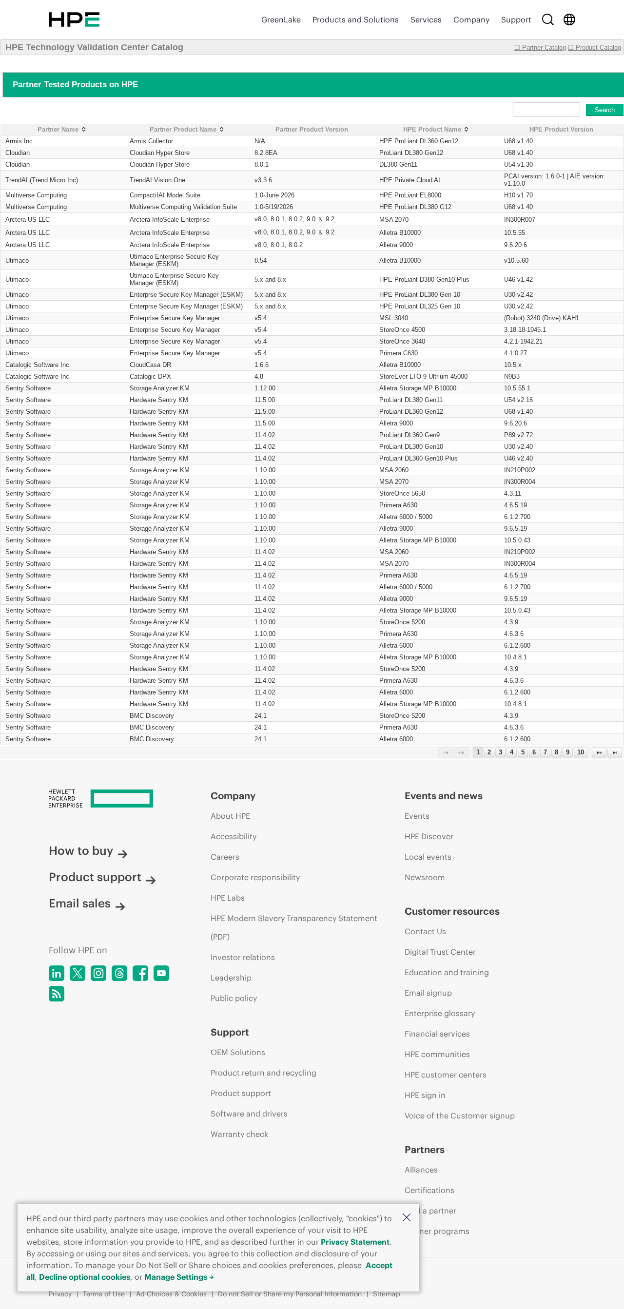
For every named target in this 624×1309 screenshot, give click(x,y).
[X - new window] (77, 973)
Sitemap (386, 1294)
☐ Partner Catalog (540, 47)
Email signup (428, 993)
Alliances (421, 1169)
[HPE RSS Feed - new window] (56, 993)
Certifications (429, 1190)
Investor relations (243, 957)
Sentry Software (28, 388)
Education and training (447, 972)
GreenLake (281, 19)
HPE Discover (429, 836)
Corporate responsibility (255, 877)
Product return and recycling (263, 1073)
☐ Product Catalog (594, 47)
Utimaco (17, 260)
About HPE (230, 816)
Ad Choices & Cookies (171, 1294)
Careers (225, 857)
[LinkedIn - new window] (56, 973)
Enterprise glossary (440, 1013)
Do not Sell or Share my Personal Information (290, 1294)
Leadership (231, 977)
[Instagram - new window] (98, 973)
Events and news (444, 795)
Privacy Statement (355, 1242)
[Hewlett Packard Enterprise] (74, 19)
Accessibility (233, 836)
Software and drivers (249, 1113)
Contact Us (425, 931)
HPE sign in (425, 1095)
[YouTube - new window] (161, 973)
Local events (428, 857)
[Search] (548, 19)
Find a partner (430, 1210)
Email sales (80, 903)
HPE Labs (228, 898)
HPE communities (437, 1054)
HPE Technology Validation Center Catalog (94, 47)
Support (516, 19)
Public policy (234, 998)
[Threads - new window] (119, 973)
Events (417, 816)
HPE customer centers (446, 1074)
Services (426, 19)
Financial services (437, 1034)
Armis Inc (19, 141)
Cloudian (17, 152)
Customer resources (452, 911)
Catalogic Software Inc (37, 364)
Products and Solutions (355, 19)
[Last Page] (614, 752)
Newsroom (425, 877)
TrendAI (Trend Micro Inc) (41, 180)
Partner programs (437, 1231)
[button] (406, 1218)
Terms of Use (104, 1294)
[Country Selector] (569, 19)
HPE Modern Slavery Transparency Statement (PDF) (294, 927)
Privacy (60, 1294)
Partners (425, 1149)
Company (471, 19)
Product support (95, 876)
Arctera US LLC (27, 219)
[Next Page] (599, 752)
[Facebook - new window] (140, 973)
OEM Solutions (238, 1052)
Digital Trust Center (440, 952)
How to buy (81, 850)
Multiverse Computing (36, 195)
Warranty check (239, 1134)
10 (580, 752)
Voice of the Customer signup (460, 1115)
